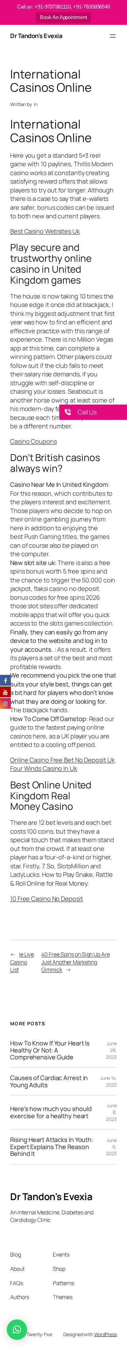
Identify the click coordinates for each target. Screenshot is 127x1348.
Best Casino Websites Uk (45, 231)
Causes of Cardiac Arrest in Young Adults (49, 1081)
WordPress (105, 1334)
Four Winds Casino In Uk (43, 768)
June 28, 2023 (111, 1050)
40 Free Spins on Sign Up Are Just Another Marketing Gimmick (75, 962)
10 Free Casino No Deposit (46, 898)
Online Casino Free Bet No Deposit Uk (62, 760)
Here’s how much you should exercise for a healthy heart (50, 1112)
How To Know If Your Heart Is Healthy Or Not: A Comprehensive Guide (50, 1050)
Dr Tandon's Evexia (36, 36)
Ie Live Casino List (22, 962)
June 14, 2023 (108, 1081)
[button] (93, 412)
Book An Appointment (63, 17)
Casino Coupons (33, 441)
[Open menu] (113, 36)
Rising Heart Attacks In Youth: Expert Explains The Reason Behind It (51, 1146)
